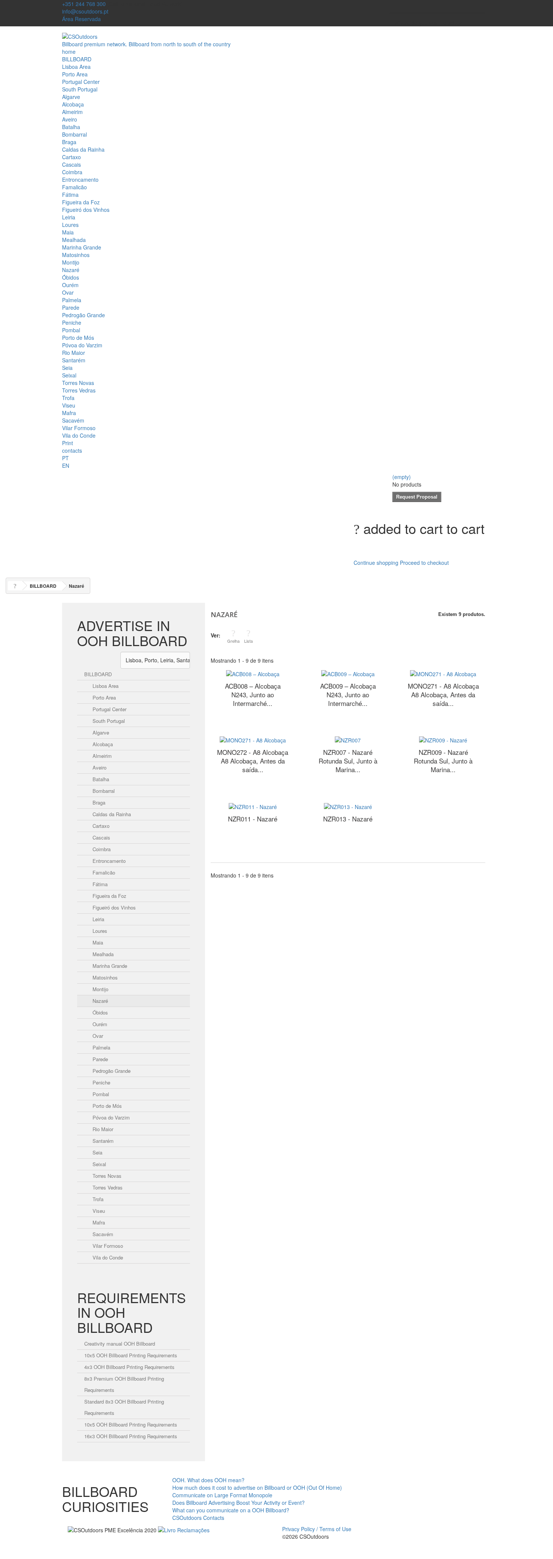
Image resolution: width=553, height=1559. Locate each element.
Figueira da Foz (81, 202)
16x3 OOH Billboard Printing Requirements (130, 1436)
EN (65, 465)
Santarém (73, 360)
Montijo (70, 262)
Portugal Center (81, 81)
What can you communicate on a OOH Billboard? (230, 1510)
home (69, 51)
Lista (248, 641)
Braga (69, 142)
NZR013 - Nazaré (347, 818)
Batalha (71, 127)
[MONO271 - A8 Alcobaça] (443, 673)
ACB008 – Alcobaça (253, 694)
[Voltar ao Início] (15, 585)
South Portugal (79, 89)
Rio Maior (73, 352)
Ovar (68, 292)
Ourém (70, 285)
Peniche (71, 322)
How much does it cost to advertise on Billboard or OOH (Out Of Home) (257, 1487)
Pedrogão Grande (83, 315)
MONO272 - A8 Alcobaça (252, 761)
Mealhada (74, 239)
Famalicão (74, 187)
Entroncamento (80, 179)
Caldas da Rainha (83, 149)
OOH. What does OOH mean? (208, 1480)
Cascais (71, 164)
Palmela (71, 300)
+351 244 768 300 (84, 4)
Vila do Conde (79, 435)
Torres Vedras (79, 390)
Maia (68, 232)
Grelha (233, 641)
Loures (70, 224)
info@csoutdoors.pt (85, 11)
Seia (67, 367)
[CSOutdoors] (79, 36)
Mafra (69, 413)
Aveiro (69, 119)
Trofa (68, 398)
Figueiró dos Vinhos (85, 209)
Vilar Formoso (79, 428)
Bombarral (74, 134)
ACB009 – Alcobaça (348, 694)
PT (65, 458)
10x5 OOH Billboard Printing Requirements (130, 1355)
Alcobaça (73, 104)
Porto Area (75, 74)
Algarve (71, 96)
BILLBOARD (76, 59)
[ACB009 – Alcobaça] (348, 673)
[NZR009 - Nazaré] (443, 739)
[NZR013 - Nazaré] (348, 806)
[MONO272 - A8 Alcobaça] (253, 739)
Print (67, 443)
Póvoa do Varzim (82, 345)
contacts (72, 450)
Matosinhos (76, 255)
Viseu (68, 405)
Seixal (69, 375)
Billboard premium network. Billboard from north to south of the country (146, 44)
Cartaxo (71, 157)
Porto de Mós (78, 337)
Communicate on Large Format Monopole (222, 1495)
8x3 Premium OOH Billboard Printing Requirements (124, 1384)
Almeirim (72, 112)
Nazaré (70, 270)
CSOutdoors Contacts (198, 1517)
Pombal (71, 330)
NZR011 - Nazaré (252, 818)
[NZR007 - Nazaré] (348, 739)
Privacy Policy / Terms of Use (316, 1529)
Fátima (70, 194)
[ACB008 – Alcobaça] (253, 673)
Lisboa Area (76, 66)
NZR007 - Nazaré (348, 761)
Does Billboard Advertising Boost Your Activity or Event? (238, 1502)
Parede (70, 307)
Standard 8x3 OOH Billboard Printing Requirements (124, 1407)
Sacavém (73, 420)
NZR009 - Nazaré (443, 761)
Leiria (68, 217)
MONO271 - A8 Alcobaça (443, 694)
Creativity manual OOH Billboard (119, 1343)
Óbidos (70, 277)
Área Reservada (81, 19)
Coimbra (72, 172)
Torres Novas (78, 382)
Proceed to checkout (424, 562)
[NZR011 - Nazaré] (253, 806)
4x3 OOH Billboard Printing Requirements (129, 1366)
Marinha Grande (81, 247)
